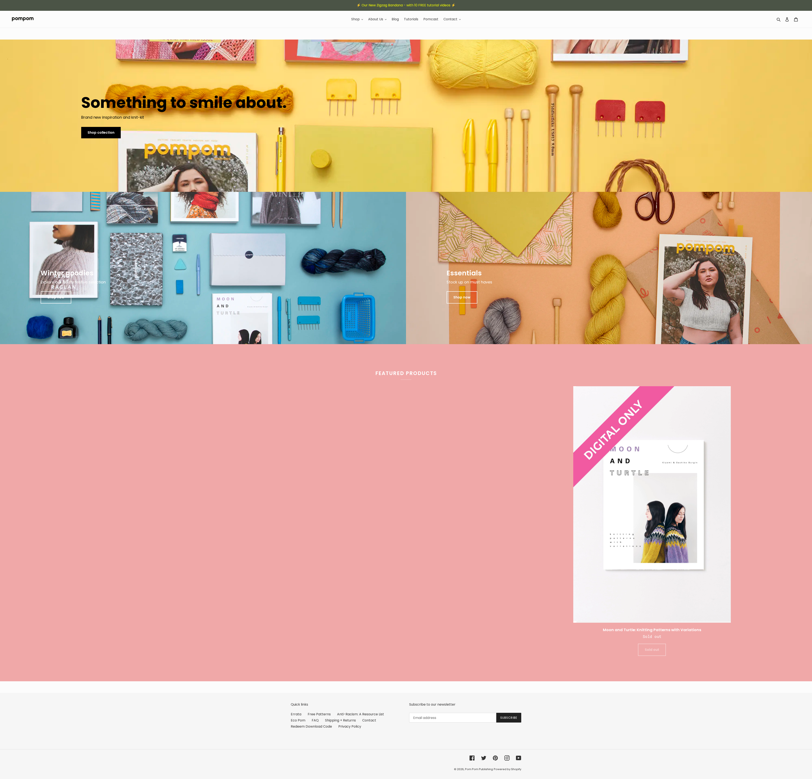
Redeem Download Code (311, 726)
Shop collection (101, 132)
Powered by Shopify (507, 769)
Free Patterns (319, 714)
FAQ (315, 720)
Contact (369, 720)
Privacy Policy (349, 726)
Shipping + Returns (340, 720)
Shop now (55, 297)
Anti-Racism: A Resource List (360, 714)
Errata (296, 714)
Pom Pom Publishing (479, 769)
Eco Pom (298, 720)
